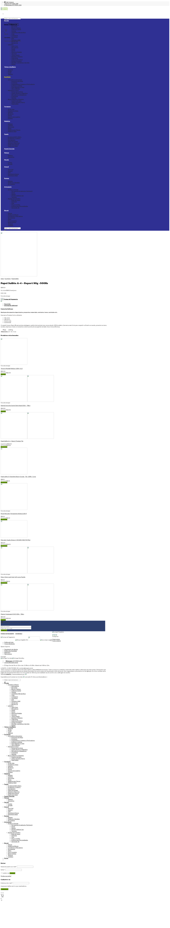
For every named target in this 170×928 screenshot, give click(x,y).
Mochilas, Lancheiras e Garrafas (20, 62)
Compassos (14, 35)
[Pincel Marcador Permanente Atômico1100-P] (14, 509)
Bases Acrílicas (12, 222)
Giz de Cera (14, 41)
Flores (13, 192)
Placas (9, 128)
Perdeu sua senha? (6, 876)
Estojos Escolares (16, 61)
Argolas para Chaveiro (14, 198)
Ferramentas (11, 218)
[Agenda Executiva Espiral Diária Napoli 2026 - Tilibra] (27, 401)
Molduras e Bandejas (14, 182)
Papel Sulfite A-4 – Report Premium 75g (12, 441)
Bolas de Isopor (15, 200)
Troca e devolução (9, 644)
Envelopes (14, 82)
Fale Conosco (10, 2)
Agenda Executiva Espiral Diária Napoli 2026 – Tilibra (15, 405)
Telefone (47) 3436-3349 (11, 3)
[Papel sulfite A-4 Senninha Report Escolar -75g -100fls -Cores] (14, 474)
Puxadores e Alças (13, 111)
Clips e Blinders (15, 89)
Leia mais (3, 374)
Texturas (10, 224)
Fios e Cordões (15, 204)
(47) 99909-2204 (13, 661)
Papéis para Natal (13, 146)
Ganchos (10, 112)
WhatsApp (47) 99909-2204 (13, 5)
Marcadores (14, 47)
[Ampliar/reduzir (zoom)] (3, 892)
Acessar (12, 873)
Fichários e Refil (15, 40)
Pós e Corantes (12, 221)
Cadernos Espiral (16, 29)
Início (2, 278)
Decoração (11, 127)
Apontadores (15, 25)
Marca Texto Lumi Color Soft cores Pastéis (13, 577)
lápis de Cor (14, 43)
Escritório (7, 77)
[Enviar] (5, 230)
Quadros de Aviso (16, 101)
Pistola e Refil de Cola (17, 195)
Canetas (13, 31)
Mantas (13, 194)
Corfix (9, 72)
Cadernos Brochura (17, 59)
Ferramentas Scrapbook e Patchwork (21, 191)
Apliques (10, 124)
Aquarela (10, 69)
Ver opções (4, 447)
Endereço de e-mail (6, 883)
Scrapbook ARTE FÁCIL (14, 137)
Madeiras (7, 121)
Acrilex (10, 71)
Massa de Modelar (16, 52)
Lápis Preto (14, 46)
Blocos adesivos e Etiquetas (16, 99)
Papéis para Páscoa (13, 144)
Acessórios (11, 157)
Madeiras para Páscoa (14, 130)
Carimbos (10, 225)
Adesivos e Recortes (14, 143)
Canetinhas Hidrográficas (18, 32)
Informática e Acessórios (15, 79)
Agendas (13, 98)
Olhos (9, 219)
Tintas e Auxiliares (10, 67)
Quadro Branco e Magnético (19, 93)
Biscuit (6, 210)
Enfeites (10, 118)
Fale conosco (8, 654)
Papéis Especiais (9, 149)
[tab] (56, 304)
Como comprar (56, 641)
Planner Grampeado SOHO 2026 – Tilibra (12, 614)
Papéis (13, 49)
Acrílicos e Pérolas (13, 189)
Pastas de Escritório (17, 92)
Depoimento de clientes (11, 649)
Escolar (6, 20)
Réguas (13, 64)
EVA (12, 38)
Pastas (13, 50)
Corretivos (14, 37)
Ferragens (7, 106)
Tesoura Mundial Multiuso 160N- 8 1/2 (12, 368)
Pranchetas (14, 96)
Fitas (12, 203)
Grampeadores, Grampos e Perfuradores (23, 84)
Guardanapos (11, 140)
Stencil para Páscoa (13, 174)
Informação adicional (10, 305)
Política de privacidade (10, 651)
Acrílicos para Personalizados (19, 206)
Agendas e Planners (17, 56)
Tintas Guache (15, 55)
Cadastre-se (4, 889)
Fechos (10, 115)
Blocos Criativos (16, 28)
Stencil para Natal (13, 175)
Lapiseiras (10, 44)
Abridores (11, 114)
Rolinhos (10, 155)
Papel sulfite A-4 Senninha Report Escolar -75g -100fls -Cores (18, 476)
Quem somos (56, 639)
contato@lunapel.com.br (11, 662)
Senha (3, 870)
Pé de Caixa (11, 109)
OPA (9, 172)
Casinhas (10, 125)
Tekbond (10, 74)
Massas (10, 213)
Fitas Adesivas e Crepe (17, 87)
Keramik (10, 164)
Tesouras (14, 53)
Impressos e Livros (13, 90)
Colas (13, 34)
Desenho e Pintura (13, 23)
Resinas (6, 178)
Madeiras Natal (12, 131)
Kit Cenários (11, 184)
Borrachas (14, 26)
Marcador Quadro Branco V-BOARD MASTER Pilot (15, 540)
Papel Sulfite (14, 104)
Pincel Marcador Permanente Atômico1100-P (14, 513)
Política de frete (8, 642)
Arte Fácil (10, 169)
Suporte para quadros (14, 117)
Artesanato (8, 187)
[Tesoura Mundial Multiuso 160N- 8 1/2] (14, 364)
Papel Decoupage (13, 141)
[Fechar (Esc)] (1, 892)
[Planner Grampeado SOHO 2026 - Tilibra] (27, 610)
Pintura (6, 153)
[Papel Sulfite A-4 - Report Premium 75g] (27, 438)
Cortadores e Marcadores (15, 216)
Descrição (7, 304)
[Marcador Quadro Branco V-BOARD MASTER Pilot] (14, 537)
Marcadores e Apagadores (18, 95)
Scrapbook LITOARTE (14, 138)
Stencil (6, 167)
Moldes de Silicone (13, 215)
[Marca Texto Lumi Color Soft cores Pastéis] (27, 573)
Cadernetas (14, 58)
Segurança (7, 652)
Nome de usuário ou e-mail (9, 866)
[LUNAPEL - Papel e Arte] (4, 8)
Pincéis (6, 160)
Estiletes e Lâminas (16, 85)
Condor (10, 162)
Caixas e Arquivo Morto (18, 102)
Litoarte (10, 171)
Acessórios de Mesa (17, 81)
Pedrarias (14, 201)
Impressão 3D (15, 207)
